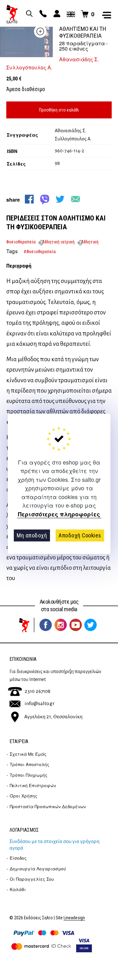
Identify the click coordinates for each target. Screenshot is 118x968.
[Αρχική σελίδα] (12, 14)
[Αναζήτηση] (28, 14)
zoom (40, 31)
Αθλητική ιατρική (58, 242)
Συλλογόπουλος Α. (29, 67)
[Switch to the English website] (70, 14)
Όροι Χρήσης (23, 796)
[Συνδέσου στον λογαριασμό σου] (56, 14)
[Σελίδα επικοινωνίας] (42, 14)
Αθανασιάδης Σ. (79, 59)
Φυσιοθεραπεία (21, 242)
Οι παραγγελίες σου (32, 879)
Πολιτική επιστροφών (33, 785)
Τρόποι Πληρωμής (29, 775)
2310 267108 (37, 691)
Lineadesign (74, 918)
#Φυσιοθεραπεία (40, 251)
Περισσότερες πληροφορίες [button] (59, 514)
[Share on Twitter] (60, 199)
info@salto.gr (39, 703)
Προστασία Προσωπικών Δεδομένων (48, 806)
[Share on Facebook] (29, 199)
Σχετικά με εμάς (28, 754)
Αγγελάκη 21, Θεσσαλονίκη (53, 716)
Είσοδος (18, 858)
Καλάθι (18, 889)
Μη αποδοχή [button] (32, 535)
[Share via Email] (75, 199)
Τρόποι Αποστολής (29, 764)
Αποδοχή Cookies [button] (80, 535)
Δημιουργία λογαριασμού (38, 869)
